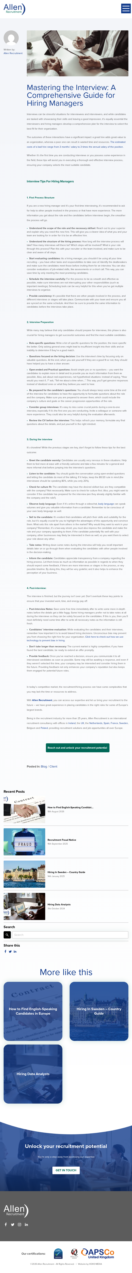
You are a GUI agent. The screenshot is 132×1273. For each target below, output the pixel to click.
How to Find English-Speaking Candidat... (71, 807)
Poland (44, 728)
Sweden (123, 723)
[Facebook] (6, 1224)
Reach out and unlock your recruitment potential (78, 748)
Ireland (72, 723)
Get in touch (66, 1170)
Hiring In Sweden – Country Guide (66, 872)
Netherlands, (96, 723)
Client (53, 766)
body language (106, 503)
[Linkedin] (26, 1224)
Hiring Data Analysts (59, 904)
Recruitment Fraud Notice (62, 839)
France (114, 723)
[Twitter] (12, 1224)
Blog (44, 766)
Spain (106, 723)
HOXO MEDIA (95, 1264)
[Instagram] (19, 1224)
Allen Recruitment (13, 53)
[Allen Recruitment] (14, 9)
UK (82, 723)
